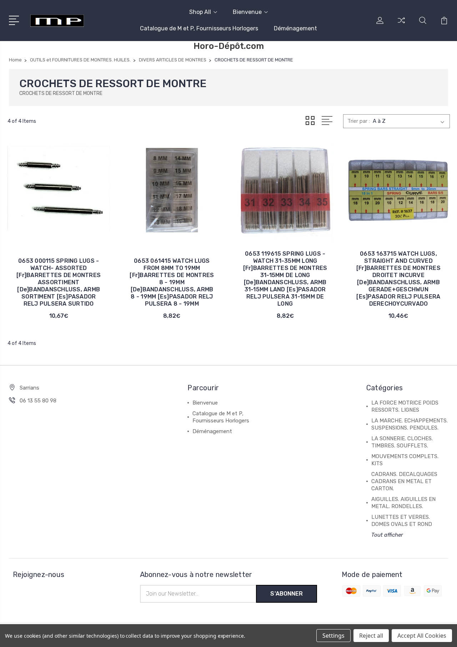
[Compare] (401, 24)
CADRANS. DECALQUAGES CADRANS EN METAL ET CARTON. (404, 481)
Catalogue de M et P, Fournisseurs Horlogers (199, 28)
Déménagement (295, 28)
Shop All (200, 12)
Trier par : (358, 121)
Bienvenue (247, 12)
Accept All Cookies (421, 636)
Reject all (371, 636)
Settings (333, 636)
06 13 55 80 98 (38, 400)
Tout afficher (387, 535)
